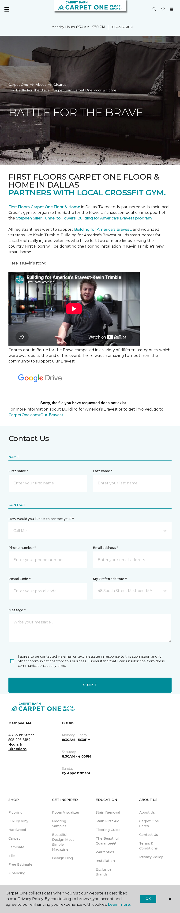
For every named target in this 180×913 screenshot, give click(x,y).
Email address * (105, 547)
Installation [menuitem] (105, 861)
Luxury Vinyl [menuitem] (18, 821)
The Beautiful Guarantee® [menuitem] (107, 840)
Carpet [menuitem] (14, 838)
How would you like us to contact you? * (41, 519)
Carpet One (18, 85)
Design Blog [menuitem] (62, 858)
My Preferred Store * (109, 579)
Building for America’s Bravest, (103, 229)
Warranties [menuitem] (105, 852)
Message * (16, 610)
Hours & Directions (17, 746)
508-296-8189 (122, 27)
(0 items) (171, 9)
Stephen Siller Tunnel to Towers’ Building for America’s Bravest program (84, 218)
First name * (18, 471)
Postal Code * (19, 579)
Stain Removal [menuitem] (108, 812)
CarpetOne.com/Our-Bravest (35, 415)
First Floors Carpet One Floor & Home (44, 207)
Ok (148, 899)
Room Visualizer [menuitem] (65, 812)
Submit (90, 685)
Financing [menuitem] (16, 873)
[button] (154, 9)
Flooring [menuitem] (15, 812)
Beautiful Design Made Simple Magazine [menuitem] (63, 842)
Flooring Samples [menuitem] (59, 823)
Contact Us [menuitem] (148, 835)
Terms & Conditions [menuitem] (148, 845)
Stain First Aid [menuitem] (107, 821)
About (41, 85)
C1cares (59, 85)
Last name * (102, 471)
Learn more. (119, 904)
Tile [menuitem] (11, 856)
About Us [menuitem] (147, 812)
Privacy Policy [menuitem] (151, 857)
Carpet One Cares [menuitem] (149, 823)
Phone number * (22, 547)
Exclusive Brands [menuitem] (104, 871)
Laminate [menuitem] (16, 847)
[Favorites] (162, 9)
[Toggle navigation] (7, 9)
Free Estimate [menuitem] (20, 864)
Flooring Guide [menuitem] (108, 830)
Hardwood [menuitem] (17, 830)
